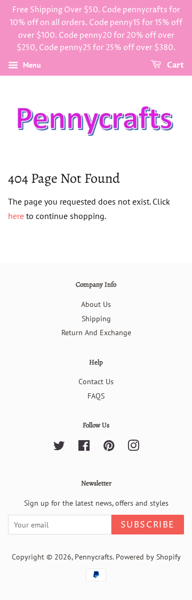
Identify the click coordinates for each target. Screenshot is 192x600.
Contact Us (96, 381)
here (16, 215)
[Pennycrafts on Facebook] (84, 447)
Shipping (96, 318)
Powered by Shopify (148, 557)
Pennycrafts (94, 557)
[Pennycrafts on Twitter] (59, 447)
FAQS (96, 396)
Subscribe (148, 525)
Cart (174, 65)
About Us (96, 304)
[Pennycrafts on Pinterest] (109, 447)
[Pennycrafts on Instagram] (133, 447)
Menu (31, 65)
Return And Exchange (96, 332)
